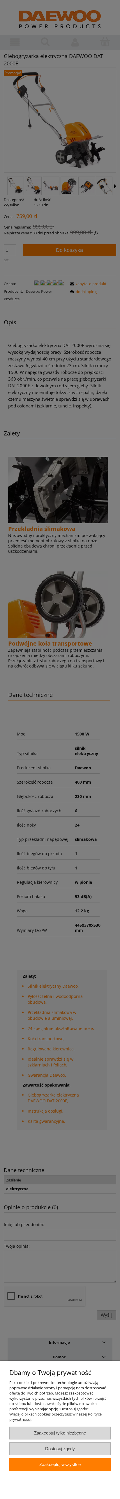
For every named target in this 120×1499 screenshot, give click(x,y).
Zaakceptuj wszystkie (60, 1464)
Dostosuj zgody (60, 1448)
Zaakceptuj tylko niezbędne (60, 1432)
